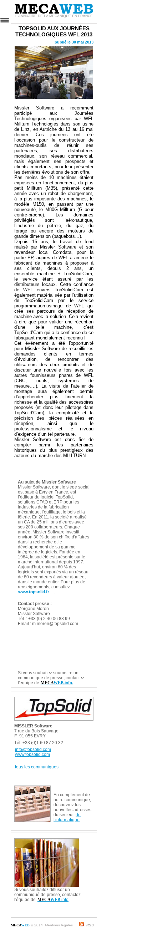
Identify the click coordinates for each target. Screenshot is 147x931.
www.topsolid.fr (33, 591)
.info (53, 899)
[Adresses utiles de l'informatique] (73, 788)
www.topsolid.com (32, 754)
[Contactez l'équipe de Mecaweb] (87, 841)
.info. (57, 682)
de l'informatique (67, 817)
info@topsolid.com (33, 749)
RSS (90, 925)
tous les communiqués (37, 766)
